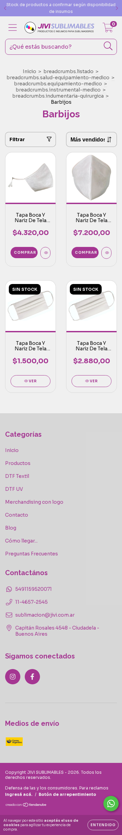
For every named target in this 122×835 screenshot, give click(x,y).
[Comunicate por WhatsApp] (111, 803)
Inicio (29, 71)
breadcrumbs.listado (68, 71)
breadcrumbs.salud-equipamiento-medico (57, 77)
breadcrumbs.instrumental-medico (58, 90)
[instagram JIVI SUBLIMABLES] (12, 676)
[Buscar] (108, 46)
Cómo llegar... (21, 541)
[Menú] (12, 28)
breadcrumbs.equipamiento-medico (58, 84)
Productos (17, 463)
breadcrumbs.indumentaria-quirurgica (58, 96)
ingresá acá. (19, 794)
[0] (108, 29)
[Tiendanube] (26, 805)
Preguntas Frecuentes (31, 554)
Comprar (25, 252)
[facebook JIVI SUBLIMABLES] (32, 676)
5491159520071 (33, 589)
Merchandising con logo (34, 502)
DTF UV (14, 489)
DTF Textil (17, 476)
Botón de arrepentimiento (67, 794)
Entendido (103, 825)
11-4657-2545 (31, 602)
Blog (10, 528)
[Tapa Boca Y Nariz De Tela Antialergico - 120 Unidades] (106, 253)
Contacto (16, 515)
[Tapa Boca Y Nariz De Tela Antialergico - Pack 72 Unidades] (45, 253)
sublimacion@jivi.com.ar (45, 615)
